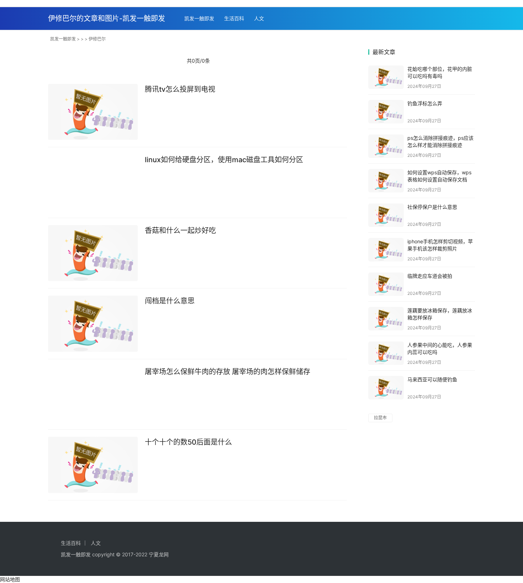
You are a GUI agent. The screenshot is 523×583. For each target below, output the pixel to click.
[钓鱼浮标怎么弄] (386, 111)
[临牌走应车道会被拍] (386, 284)
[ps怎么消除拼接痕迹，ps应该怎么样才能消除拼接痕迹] (386, 146)
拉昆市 (380, 417)
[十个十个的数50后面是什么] (93, 465)
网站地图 (10, 579)
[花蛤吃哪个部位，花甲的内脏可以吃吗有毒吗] (386, 77)
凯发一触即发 (199, 18)
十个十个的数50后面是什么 (188, 442)
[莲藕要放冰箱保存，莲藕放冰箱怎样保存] (386, 318)
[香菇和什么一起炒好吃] (93, 253)
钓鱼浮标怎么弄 (424, 103)
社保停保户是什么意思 (432, 207)
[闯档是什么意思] (93, 324)
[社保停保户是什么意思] (386, 215)
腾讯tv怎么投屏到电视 (180, 89)
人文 (259, 18)
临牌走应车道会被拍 (429, 276)
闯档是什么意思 (170, 301)
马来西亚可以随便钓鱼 (432, 379)
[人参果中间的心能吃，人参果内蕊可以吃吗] (386, 353)
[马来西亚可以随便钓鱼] (386, 387)
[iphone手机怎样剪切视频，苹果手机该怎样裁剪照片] (386, 249)
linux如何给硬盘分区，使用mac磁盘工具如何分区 (224, 159)
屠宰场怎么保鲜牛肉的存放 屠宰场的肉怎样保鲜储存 (227, 371)
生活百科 (234, 18)
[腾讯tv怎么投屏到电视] (93, 112)
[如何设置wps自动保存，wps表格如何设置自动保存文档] (386, 180)
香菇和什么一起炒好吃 (180, 230)
